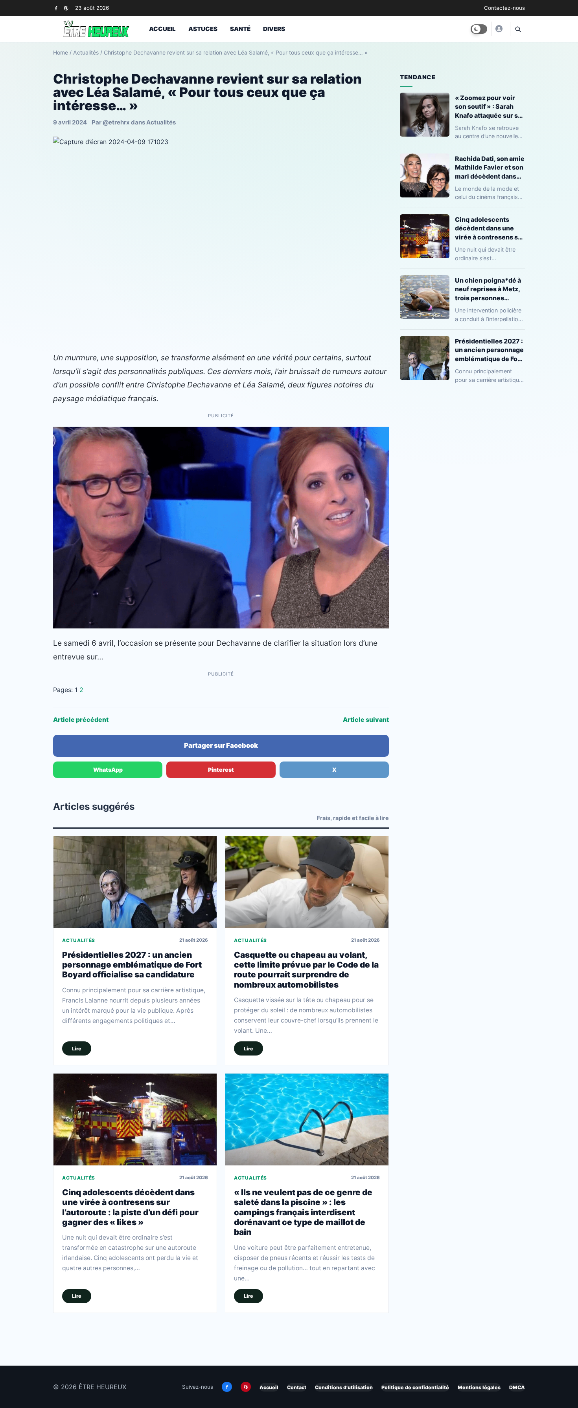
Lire (76, 1049)
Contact (296, 1387)
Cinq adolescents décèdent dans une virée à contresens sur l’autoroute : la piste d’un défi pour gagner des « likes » (130, 1207)
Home (60, 52)
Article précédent (81, 719)
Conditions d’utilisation (344, 1387)
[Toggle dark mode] (479, 29)
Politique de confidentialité (415, 1387)
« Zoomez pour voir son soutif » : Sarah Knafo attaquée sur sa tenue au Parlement (488, 106)
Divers (274, 29)
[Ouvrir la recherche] (517, 29)
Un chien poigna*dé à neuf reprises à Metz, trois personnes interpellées (488, 289)
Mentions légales (479, 1387)
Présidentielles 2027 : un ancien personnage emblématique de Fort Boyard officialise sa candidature (132, 965)
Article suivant (366, 719)
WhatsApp (108, 769)
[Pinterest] (66, 8)
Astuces (202, 29)
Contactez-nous (504, 8)
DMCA (517, 1387)
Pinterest (221, 769)
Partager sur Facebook (221, 745)
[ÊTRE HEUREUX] (498, 29)
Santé (240, 29)
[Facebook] (56, 8)
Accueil (162, 29)
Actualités (86, 52)
